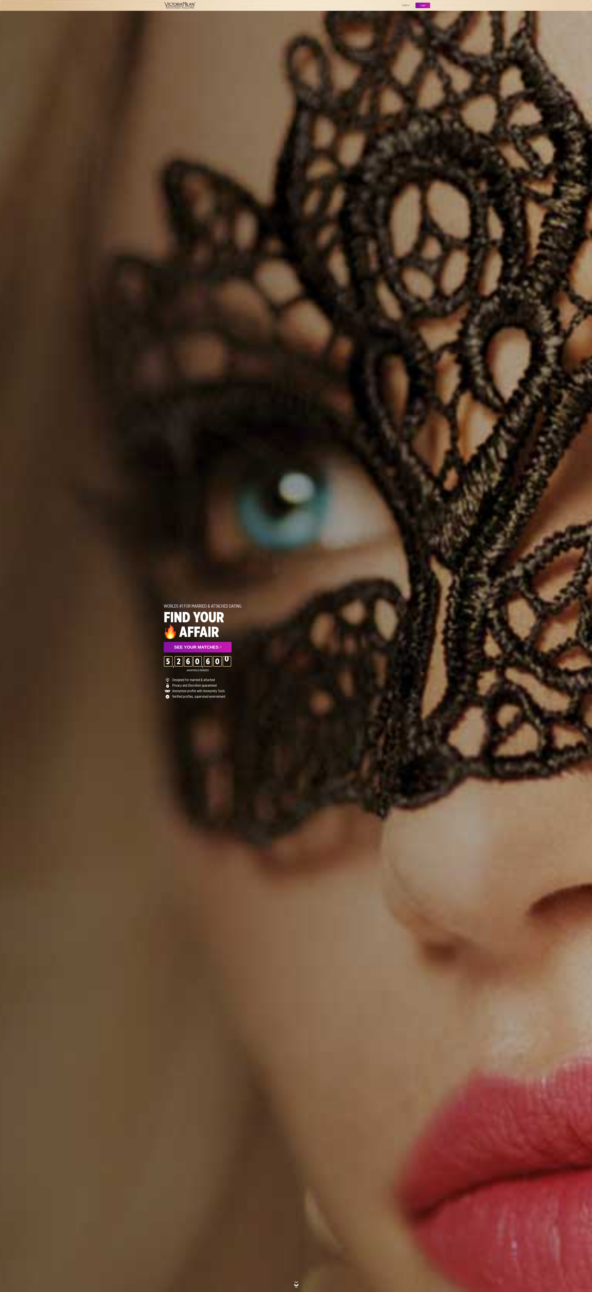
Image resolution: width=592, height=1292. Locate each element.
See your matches (197, 647)
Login (423, 5)
